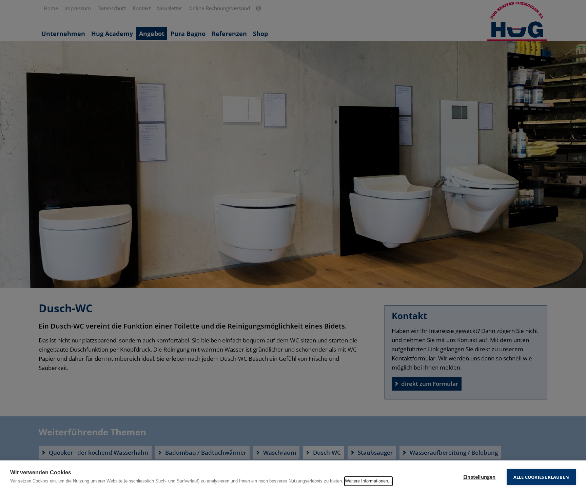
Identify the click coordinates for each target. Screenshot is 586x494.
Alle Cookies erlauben (541, 477)
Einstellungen (479, 477)
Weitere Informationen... (368, 480)
